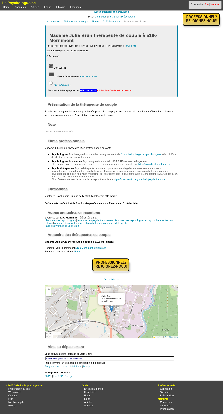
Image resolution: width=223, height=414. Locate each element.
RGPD (11, 405)
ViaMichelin (75, 366)
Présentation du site (19, 389)
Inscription (113, 16)
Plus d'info (131, 46)
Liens (87, 399)
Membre (214, 4)
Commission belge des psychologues (141, 154)
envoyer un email (88, 76)
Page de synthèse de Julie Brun (62, 226)
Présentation (128, 16)
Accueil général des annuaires (111, 11)
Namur (95, 21)
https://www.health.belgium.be (154, 164)
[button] (111, 309)
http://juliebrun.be (62, 85)
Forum (47, 7)
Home (6, 7)
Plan (10, 399)
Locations (75, 7)
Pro (207, 4)
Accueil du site (111, 279)
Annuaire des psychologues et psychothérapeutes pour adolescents (90, 223)
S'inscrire (165, 392)
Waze (64, 366)
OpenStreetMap (171, 337)
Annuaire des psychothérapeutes (95, 220)
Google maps (52, 366)
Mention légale (16, 402)
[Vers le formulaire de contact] (51, 76)
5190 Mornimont (111, 21)
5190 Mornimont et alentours (90, 248)
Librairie (60, 7)
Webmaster (14, 392)
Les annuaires (52, 21)
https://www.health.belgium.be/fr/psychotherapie (139, 179)
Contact (12, 395)
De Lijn (69, 376)
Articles (35, 7)
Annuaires (20, 7)
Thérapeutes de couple (76, 21)
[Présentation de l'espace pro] (111, 273)
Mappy (87, 366)
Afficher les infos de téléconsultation (114, 90)
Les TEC (58, 376)
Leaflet (158, 337)
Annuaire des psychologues (61, 220)
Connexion (100, 16)
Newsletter (90, 392)
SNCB (48, 376)
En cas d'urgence (93, 389)
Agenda (88, 405)
